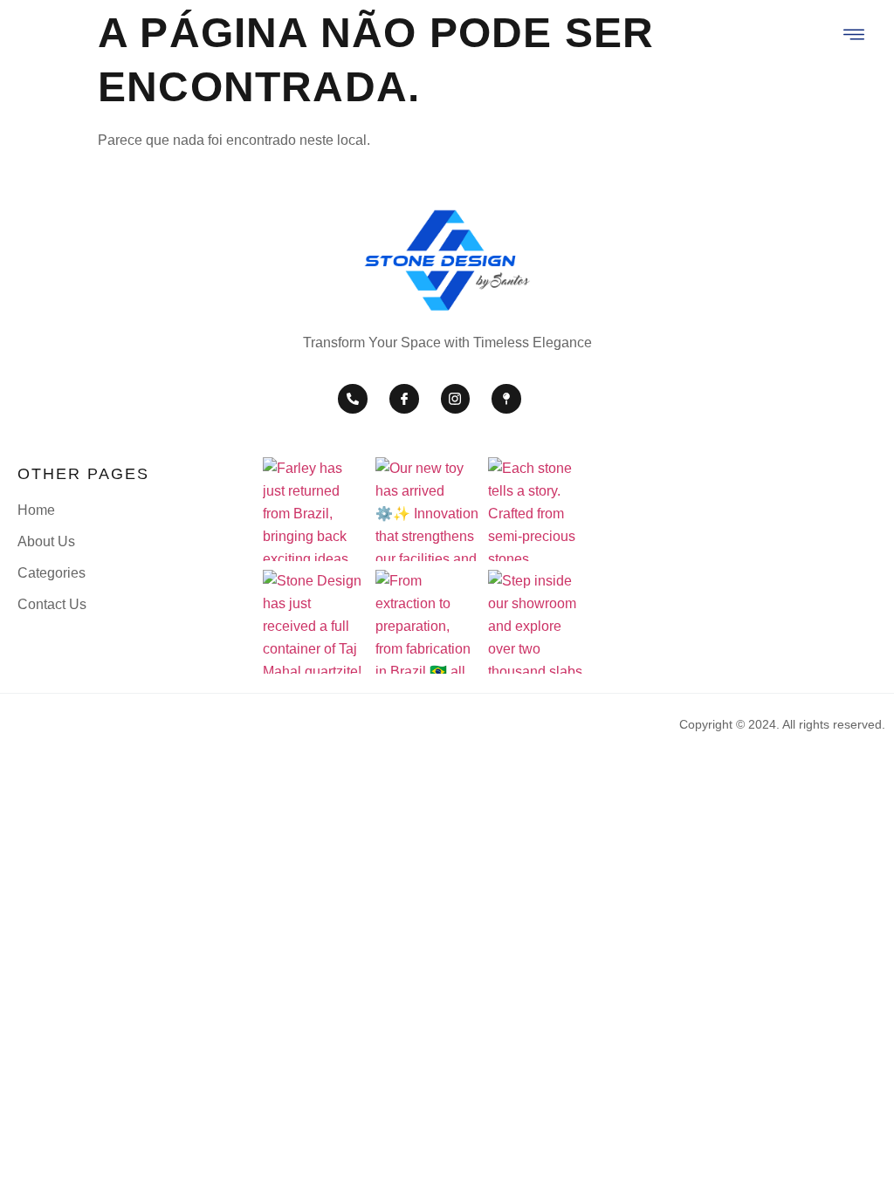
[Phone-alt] (353, 399)
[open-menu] (855, 36)
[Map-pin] (506, 399)
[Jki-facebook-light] (404, 399)
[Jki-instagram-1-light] (456, 399)
